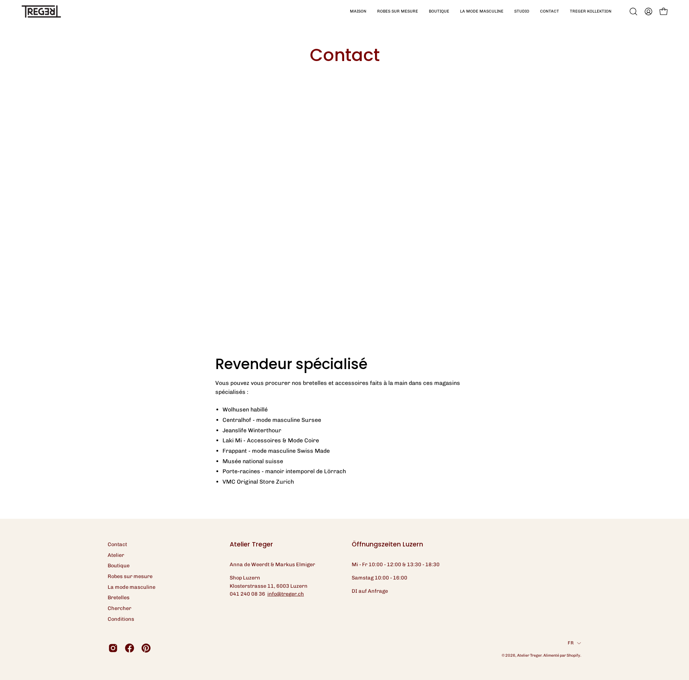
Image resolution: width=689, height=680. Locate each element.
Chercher (119, 608)
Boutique (119, 565)
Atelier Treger (529, 655)
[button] (397, 11)
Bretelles (119, 597)
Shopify (573, 655)
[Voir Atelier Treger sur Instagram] (113, 648)
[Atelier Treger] (41, 11)
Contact (117, 544)
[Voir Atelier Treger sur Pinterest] (146, 648)
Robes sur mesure (130, 576)
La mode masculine (131, 587)
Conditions (121, 619)
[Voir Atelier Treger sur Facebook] (129, 648)
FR (570, 643)
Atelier (116, 555)
